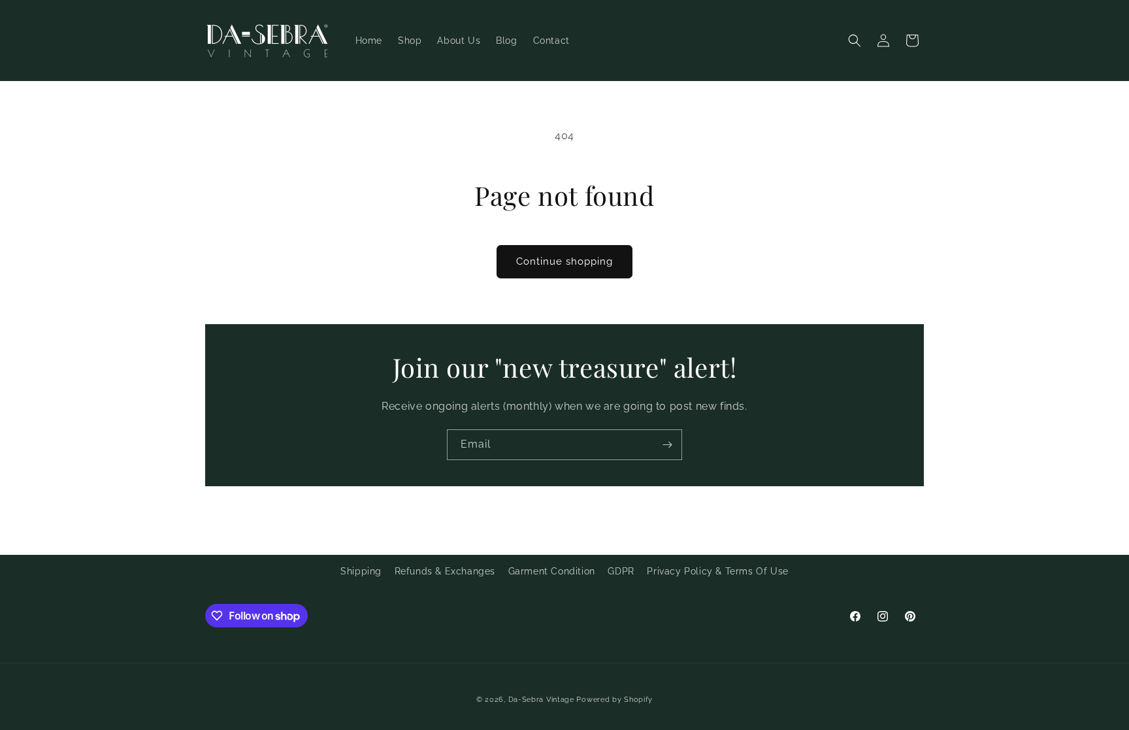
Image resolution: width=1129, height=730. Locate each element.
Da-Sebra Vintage (541, 699)
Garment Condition (551, 571)
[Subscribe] (667, 444)
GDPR (621, 571)
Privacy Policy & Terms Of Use (717, 571)
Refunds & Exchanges (445, 571)
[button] (854, 40)
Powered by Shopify (614, 699)
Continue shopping (564, 261)
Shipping (361, 571)
